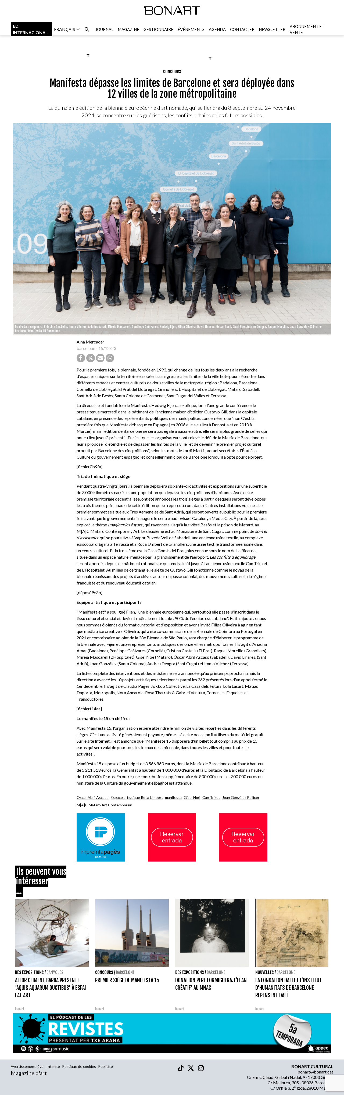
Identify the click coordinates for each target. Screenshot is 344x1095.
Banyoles (54, 972)
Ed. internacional (30, 29)
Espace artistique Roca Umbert (137, 797)
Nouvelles (264, 972)
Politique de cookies (79, 1066)
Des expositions (29, 972)
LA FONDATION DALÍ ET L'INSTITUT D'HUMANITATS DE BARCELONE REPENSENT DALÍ (288, 988)
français (64, 29)
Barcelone (125, 972)
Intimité (53, 1066)
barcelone (86, 348)
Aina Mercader (90, 341)
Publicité (105, 1066)
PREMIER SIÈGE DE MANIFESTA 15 (127, 980)
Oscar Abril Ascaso (93, 797)
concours (172, 71)
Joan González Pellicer (240, 797)
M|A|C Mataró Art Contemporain (104, 805)
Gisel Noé (192, 797)
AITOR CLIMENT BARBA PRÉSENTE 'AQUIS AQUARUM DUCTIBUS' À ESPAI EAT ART (50, 988)
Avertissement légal (27, 1066)
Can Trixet (211, 797)
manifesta (173, 797)
